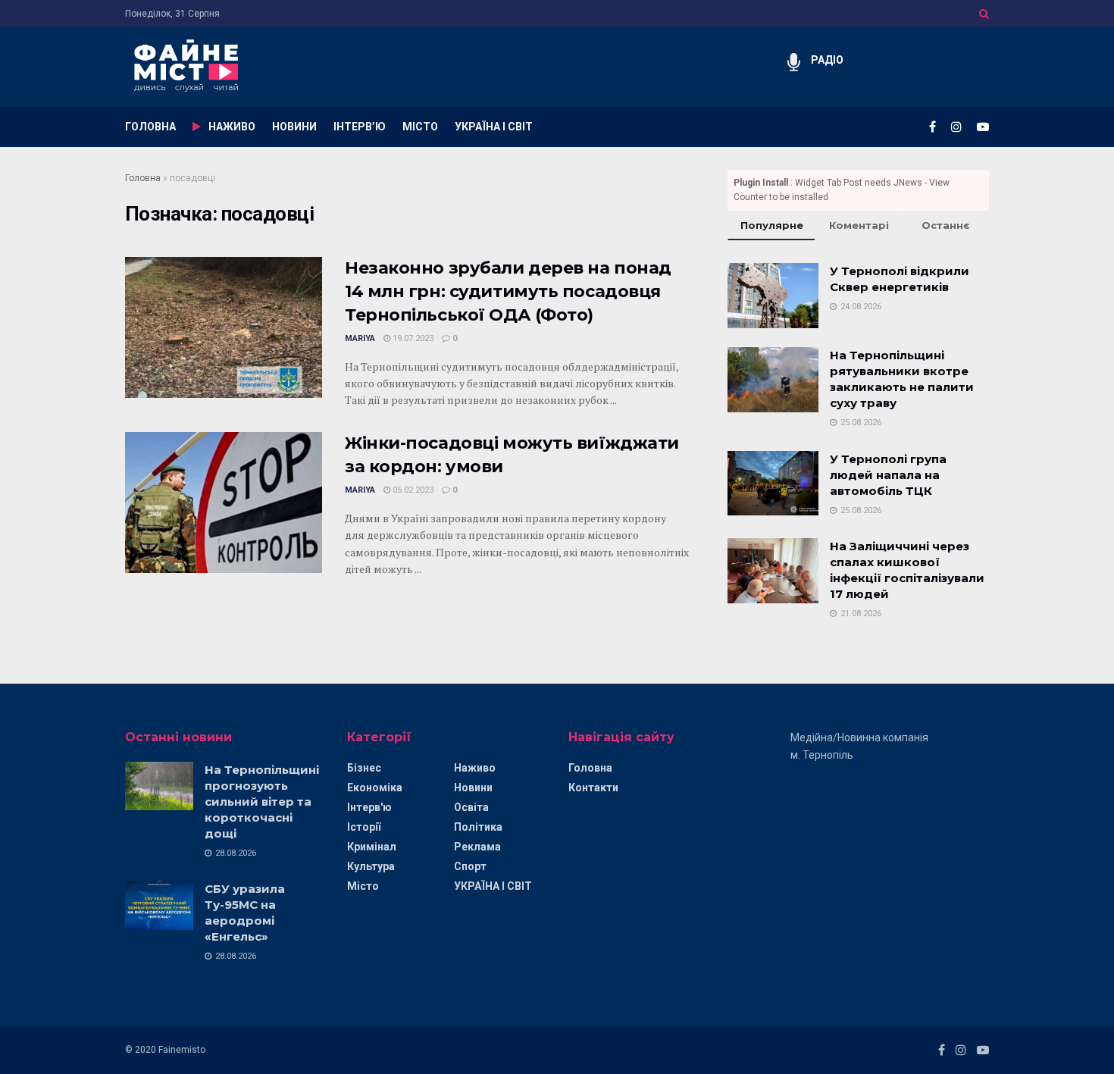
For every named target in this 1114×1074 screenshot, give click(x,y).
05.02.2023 (411, 490)
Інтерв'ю (369, 807)
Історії (363, 827)
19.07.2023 (411, 338)
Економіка (374, 787)
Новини (473, 787)
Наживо (475, 768)
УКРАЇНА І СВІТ (494, 127)
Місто (363, 886)
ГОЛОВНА (150, 127)
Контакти (593, 787)
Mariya (360, 338)
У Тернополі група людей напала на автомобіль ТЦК (888, 475)
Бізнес (364, 768)
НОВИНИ (294, 127)
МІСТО (420, 127)
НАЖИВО (231, 127)
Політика (478, 827)
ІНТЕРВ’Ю (359, 127)
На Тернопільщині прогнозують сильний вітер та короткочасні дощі (262, 801)
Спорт (470, 866)
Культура (371, 866)
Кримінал (371, 847)
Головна (143, 178)
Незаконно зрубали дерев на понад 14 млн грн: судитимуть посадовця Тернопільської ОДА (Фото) (508, 291)
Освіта (471, 807)
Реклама (477, 847)
